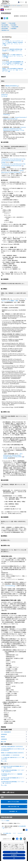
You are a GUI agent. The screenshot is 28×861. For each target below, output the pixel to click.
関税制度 (3, 736)
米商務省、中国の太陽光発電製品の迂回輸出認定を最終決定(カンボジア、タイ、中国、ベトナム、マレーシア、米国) (12, 70)
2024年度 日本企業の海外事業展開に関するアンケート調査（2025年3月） (12, 778)
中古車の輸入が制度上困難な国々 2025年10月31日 (12, 746)
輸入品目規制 (12, 23)
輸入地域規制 (5, 25)
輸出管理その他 (5, 30)
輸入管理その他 (5, 26)
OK (14, 858)
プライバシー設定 (14, 852)
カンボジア (19, 5)
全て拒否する (14, 855)
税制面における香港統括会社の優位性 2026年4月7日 (12, 752)
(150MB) (13, 160)
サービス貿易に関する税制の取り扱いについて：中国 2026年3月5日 (12, 758)
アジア (13, 5)
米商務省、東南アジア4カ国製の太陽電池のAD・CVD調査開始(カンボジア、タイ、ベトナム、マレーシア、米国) (12, 56)
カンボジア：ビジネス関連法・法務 (13, 299)
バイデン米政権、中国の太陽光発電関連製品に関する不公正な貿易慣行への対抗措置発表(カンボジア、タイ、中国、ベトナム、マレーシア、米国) (12, 63)
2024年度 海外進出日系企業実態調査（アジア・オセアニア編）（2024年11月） (12, 782)
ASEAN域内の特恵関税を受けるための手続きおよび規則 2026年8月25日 (12, 749)
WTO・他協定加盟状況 (6, 732)
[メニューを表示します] (26, 2)
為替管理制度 (4, 739)
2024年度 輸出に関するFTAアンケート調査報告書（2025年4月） (11, 774)
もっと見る (4, 761)
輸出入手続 (3, 741)
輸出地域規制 (5, 28)
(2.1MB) (13, 165)
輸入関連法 (14, 25)
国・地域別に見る (7, 5)
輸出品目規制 (15, 26)
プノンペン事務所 (5, 820)
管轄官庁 (4, 23)
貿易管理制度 (4, 734)
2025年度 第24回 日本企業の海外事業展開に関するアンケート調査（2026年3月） (13, 767)
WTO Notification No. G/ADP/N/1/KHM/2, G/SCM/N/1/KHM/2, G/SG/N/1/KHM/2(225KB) (12, 456)
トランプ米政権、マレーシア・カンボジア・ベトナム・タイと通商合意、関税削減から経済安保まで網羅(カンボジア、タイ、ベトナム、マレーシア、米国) (12, 43)
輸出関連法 (14, 28)
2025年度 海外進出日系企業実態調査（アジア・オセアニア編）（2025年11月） (12, 770)
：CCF (14, 128)
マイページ (22, 2)
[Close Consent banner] (26, 842)
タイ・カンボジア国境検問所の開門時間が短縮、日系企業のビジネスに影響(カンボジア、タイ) (12, 50)
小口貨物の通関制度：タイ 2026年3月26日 (10, 755)
